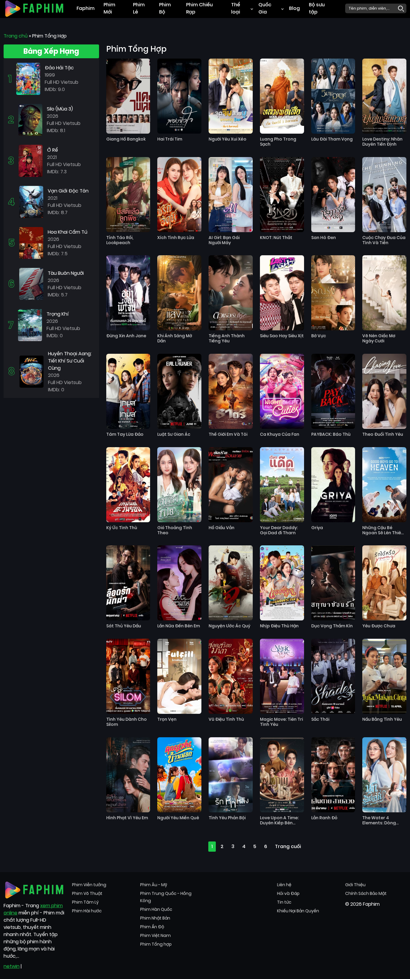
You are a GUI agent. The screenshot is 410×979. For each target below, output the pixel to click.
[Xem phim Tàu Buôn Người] (31, 283)
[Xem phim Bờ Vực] (333, 292)
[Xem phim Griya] (333, 484)
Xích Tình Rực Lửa (175, 237)
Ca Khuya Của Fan (279, 434)
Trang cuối (288, 846)
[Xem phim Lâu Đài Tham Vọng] (333, 96)
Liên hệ (284, 885)
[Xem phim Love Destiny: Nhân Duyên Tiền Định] (384, 96)
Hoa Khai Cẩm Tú (67, 232)
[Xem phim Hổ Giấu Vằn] (231, 484)
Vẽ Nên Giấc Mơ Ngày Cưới (378, 338)
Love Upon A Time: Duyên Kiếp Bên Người (279, 820)
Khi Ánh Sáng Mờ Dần (174, 338)
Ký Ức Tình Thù (121, 527)
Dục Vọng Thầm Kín (332, 626)
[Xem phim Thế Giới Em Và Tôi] (231, 391)
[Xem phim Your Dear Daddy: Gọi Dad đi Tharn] (282, 484)
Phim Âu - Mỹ (153, 885)
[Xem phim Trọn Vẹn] (179, 676)
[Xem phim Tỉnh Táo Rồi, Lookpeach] (128, 194)
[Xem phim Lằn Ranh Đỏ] (333, 774)
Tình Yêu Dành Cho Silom (126, 722)
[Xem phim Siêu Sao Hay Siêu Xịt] (282, 292)
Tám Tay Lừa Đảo (124, 434)
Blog (294, 8)
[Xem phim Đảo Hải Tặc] (28, 78)
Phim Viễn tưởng (89, 885)
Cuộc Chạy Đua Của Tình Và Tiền (383, 240)
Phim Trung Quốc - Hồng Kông (165, 897)
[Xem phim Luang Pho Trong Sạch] (282, 96)
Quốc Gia (264, 8)
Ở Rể (52, 150)
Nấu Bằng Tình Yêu (382, 719)
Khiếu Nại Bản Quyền (298, 911)
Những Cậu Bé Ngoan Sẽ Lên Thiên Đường (383, 530)
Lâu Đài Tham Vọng (332, 139)
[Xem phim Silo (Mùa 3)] (30, 119)
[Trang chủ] (34, 8)
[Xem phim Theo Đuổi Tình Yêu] (384, 391)
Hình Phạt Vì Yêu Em (127, 817)
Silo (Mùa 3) (60, 108)
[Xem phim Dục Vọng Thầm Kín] (333, 582)
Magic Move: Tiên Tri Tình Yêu (281, 722)
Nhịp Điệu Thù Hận (279, 626)
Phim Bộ (165, 8)
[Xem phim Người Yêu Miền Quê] (179, 774)
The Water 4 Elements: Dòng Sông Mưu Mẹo (379, 820)
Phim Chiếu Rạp (199, 8)
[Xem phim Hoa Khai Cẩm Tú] (31, 242)
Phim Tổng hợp (156, 944)
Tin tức (284, 902)
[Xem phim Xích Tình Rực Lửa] (179, 194)
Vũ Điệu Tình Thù (226, 719)
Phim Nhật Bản (155, 918)
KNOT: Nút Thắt (276, 237)
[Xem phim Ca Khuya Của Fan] (282, 391)
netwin (12, 966)
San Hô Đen (323, 237)
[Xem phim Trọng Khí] (30, 324)
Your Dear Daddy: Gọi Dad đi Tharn (279, 530)
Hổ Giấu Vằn (221, 527)
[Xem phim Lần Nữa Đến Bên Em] (179, 582)
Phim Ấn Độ (152, 927)
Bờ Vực (318, 335)
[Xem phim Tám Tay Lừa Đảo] (128, 391)
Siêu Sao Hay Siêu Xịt (282, 335)
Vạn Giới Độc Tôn (68, 190)
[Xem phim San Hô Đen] (333, 194)
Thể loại (235, 8)
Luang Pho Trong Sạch (278, 142)
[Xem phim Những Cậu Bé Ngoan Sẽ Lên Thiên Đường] (384, 484)
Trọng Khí (58, 314)
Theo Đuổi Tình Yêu (382, 434)
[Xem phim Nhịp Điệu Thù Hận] (282, 582)
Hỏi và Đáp (288, 893)
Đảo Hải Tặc (59, 67)
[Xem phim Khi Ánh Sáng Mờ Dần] (179, 292)
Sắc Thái (320, 719)
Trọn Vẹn (166, 719)
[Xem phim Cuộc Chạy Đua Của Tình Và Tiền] (384, 194)
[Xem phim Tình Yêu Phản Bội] (231, 774)
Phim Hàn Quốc (156, 909)
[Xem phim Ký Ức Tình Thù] (128, 484)
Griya (317, 527)
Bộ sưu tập (317, 8)
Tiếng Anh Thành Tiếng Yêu (227, 338)
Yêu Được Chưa (378, 626)
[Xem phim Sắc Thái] (333, 676)
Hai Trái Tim (169, 139)
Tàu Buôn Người (66, 273)
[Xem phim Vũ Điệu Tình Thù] (231, 676)
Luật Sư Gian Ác (173, 434)
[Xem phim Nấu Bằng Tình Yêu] (384, 676)
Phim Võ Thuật (87, 893)
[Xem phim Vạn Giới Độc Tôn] (31, 201)
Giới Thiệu (355, 885)
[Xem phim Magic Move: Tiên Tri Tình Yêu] (282, 676)
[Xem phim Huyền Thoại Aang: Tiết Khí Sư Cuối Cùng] (32, 371)
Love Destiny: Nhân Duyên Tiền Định (382, 142)
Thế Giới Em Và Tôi (228, 434)
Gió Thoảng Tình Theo (174, 530)
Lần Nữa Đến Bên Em (178, 626)
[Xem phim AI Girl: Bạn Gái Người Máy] (231, 194)
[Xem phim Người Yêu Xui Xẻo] (231, 96)
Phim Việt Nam (155, 935)
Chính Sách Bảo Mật (366, 893)
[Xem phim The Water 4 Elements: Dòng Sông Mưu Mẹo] (384, 774)
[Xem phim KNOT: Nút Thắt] (282, 194)
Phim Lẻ (139, 8)
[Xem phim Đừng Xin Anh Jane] (128, 292)
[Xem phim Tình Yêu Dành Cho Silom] (128, 676)
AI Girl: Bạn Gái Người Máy (224, 240)
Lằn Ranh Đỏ (324, 817)
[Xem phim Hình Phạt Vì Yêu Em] (128, 774)
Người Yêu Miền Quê (178, 817)
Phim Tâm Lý (85, 902)
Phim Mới (109, 8)
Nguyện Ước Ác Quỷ (229, 626)
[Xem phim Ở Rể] (31, 160)
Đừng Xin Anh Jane (126, 335)
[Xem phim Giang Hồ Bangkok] (128, 96)
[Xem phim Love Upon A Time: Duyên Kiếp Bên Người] (282, 774)
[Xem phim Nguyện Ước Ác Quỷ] (231, 582)
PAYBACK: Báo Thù (331, 434)
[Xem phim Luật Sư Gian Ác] (179, 391)
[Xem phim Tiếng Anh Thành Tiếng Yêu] (231, 292)
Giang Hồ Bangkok (126, 139)
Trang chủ (16, 35)
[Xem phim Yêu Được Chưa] (384, 582)
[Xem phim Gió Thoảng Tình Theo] (179, 484)
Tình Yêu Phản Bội (227, 817)
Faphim (86, 8)
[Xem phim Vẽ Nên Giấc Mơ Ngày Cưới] (384, 292)
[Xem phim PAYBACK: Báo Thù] (333, 391)
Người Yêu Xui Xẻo (227, 139)
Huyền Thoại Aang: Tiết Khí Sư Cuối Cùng (70, 360)
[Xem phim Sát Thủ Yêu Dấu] (128, 582)
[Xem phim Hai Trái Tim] (179, 96)
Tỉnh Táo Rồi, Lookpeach (119, 240)
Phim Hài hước (87, 911)
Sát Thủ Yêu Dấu (123, 626)
